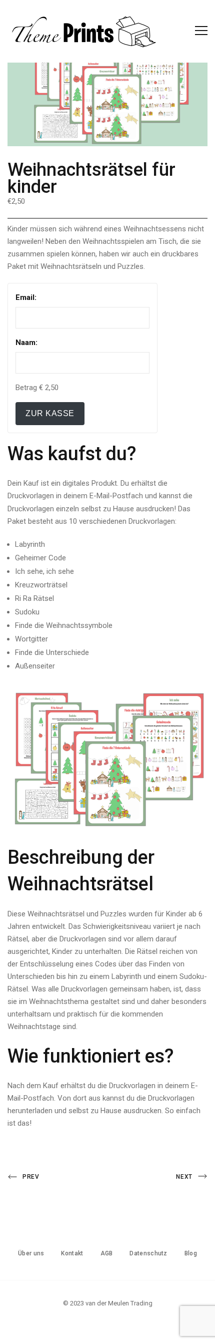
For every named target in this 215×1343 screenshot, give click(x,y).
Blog (190, 1253)
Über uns (31, 1253)
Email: (26, 297)
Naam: (27, 342)
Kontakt (72, 1253)
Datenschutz (148, 1253)
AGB (106, 1253)
